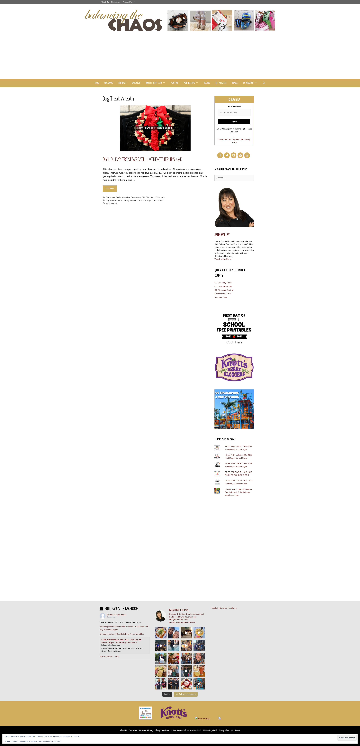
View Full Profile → (222, 259)
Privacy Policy (128, 2)
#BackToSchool (122, 634)
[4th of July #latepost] (186, 671)
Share (117, 656)
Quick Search (235, 730)
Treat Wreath (158, 200)
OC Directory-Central (223, 290)
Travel (235, 83)
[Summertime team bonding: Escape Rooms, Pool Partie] (186, 658)
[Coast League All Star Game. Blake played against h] (160, 684)
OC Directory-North (223, 283)
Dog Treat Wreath (114, 200)
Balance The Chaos (116, 615)
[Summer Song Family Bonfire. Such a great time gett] (173, 632)
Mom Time (174, 83)
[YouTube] (240, 155)
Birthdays (122, 83)
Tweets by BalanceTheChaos (224, 608)
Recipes (207, 83)
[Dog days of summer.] (173, 645)
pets (163, 197)
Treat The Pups (144, 200)
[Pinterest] (233, 155)
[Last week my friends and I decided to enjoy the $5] (199, 632)
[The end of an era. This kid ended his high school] (173, 684)
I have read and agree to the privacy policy (234, 140)
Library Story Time (222, 294)
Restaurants (221, 83)
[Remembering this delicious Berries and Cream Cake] (173, 658)
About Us (105, 2)
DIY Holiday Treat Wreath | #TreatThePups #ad (142, 159)
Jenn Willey (222, 235)
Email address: (234, 106)
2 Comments (111, 203)
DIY (143, 197)
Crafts (118, 197)
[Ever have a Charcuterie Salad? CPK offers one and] (160, 671)
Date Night (136, 83)
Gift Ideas (150, 197)
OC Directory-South (223, 286)
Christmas (110, 197)
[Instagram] (247, 155)
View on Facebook (106, 656)
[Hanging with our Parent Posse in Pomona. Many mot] (199, 645)
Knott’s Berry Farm (154, 83)
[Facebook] (220, 155)
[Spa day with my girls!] (199, 671)
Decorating (136, 197)
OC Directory (248, 83)
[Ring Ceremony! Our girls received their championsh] (199, 658)
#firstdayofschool (107, 634)
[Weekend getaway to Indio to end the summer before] (186, 632)
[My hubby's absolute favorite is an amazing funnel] (186, 684)
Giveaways (108, 83)
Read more (109, 189)
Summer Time (220, 297)
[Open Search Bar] (264, 83)
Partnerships (189, 83)
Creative (126, 197)
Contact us (115, 2)
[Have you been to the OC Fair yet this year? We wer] (186, 645)
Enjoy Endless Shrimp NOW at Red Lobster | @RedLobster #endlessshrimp (238, 492)
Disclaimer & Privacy (146, 730)
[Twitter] (227, 155)
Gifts (158, 197)
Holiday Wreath (129, 200)
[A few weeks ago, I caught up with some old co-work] (173, 671)
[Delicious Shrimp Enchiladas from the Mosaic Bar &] (160, 632)
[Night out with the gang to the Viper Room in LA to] (160, 645)
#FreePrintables (137, 634)
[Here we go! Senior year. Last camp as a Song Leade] (160, 658)
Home (96, 83)
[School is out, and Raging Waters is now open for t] (199, 684)
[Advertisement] (180, 57)
